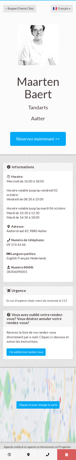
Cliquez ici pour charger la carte (38, 405)
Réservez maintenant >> (38, 138)
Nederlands (38, 258)
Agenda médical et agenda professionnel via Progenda (37, 447)
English (12, 258)
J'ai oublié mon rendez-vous (26, 352)
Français (63, 8)
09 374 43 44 (16, 244)
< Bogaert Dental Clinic (19, 8)
